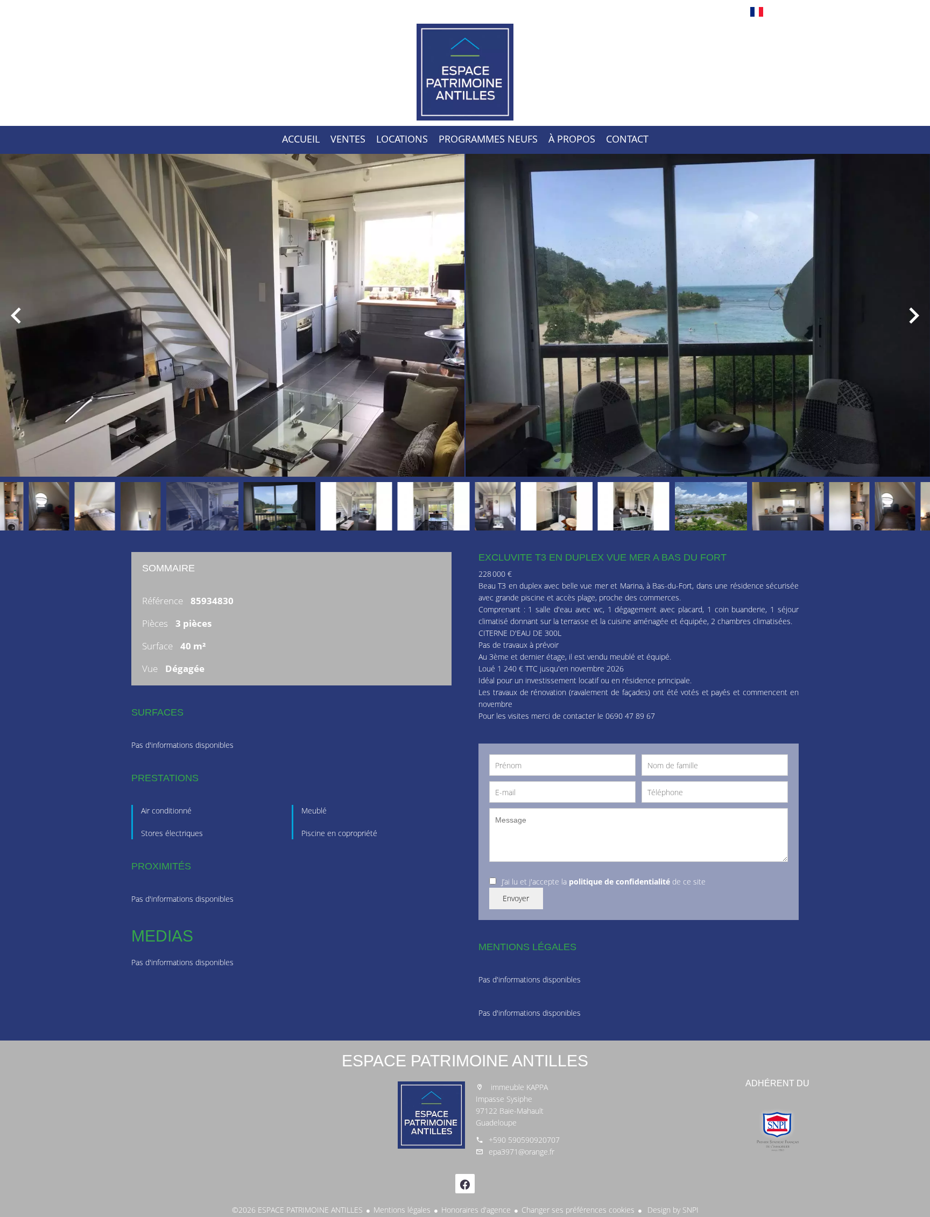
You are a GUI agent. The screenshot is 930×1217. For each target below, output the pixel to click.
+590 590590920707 (524, 1140)
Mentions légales (402, 1210)
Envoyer (516, 898)
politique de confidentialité (619, 881)
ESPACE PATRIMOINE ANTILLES (465, 1061)
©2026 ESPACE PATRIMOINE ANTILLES (297, 1210)
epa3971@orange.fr (521, 1152)
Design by (672, 1210)
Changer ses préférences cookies (578, 1210)
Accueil (465, 72)
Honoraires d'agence (476, 1210)
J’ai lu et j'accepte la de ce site (604, 881)
